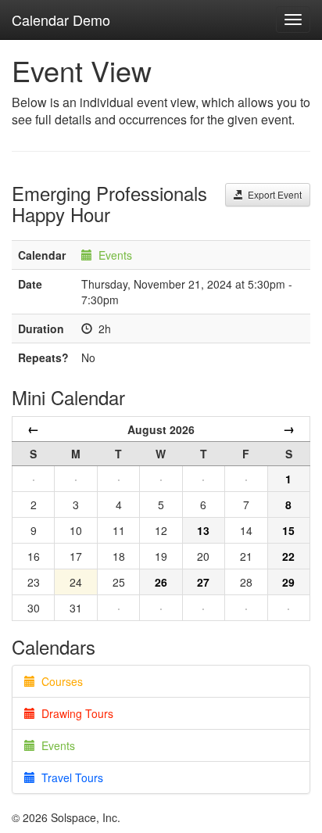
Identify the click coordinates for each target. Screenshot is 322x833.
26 (161, 582)
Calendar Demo (61, 19)
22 (288, 556)
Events (115, 255)
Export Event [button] (272, 194)
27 (203, 582)
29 (288, 582)
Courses (59, 681)
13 (203, 530)
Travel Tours (69, 777)
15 (288, 530)
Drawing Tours (74, 713)
